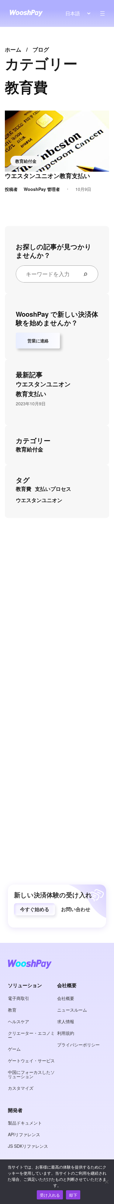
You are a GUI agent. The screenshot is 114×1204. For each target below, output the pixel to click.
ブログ (41, 49)
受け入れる (50, 1195)
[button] (34, 909)
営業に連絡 (38, 340)
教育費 (23, 488)
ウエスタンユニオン (39, 500)
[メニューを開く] (102, 13)
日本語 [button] (72, 13)
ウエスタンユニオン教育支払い (47, 176)
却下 (73, 1195)
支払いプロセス (53, 488)
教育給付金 (25, 161)
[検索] (88, 274)
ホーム (13, 49)
